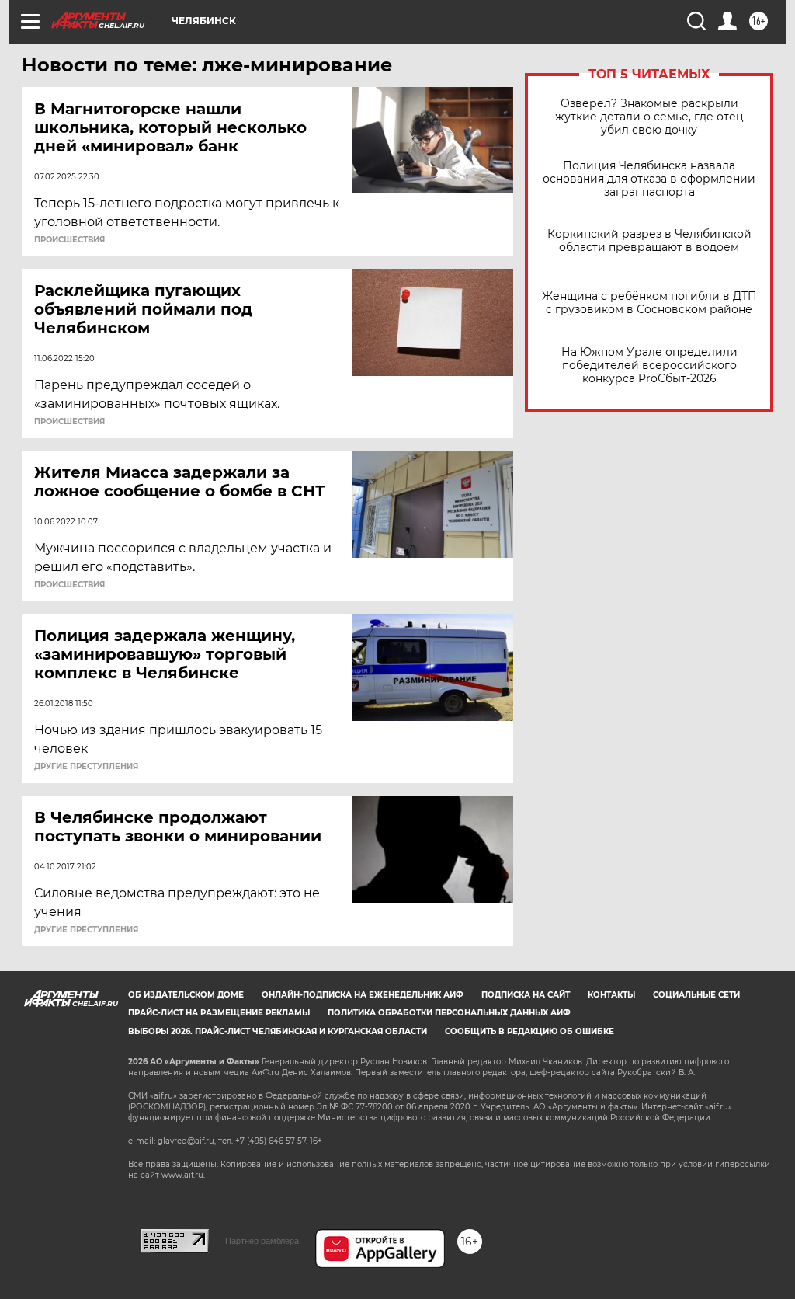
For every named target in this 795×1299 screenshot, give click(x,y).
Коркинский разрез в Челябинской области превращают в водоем (649, 241)
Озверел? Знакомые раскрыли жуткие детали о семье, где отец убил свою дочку (649, 117)
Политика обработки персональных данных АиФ (449, 1013)
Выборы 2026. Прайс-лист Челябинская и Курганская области (277, 1031)
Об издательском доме (186, 995)
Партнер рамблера (262, 1240)
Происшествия (69, 240)
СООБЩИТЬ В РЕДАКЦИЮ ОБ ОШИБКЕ (529, 1031)
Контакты (611, 995)
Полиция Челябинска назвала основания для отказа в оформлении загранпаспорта (649, 179)
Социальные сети (696, 995)
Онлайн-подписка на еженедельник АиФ (362, 995)
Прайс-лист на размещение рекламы (219, 1013)
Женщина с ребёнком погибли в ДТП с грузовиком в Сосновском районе (649, 303)
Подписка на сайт (525, 995)
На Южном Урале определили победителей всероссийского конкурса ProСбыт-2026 (649, 365)
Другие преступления (86, 767)
